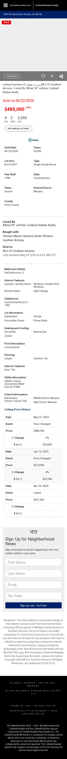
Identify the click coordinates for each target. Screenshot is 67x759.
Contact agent (12, 76)
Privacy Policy (45, 706)
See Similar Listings (18, 128)
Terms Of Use (21, 706)
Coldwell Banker (22, 683)
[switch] (43, 76)
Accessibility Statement (29, 711)
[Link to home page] (20, 5)
